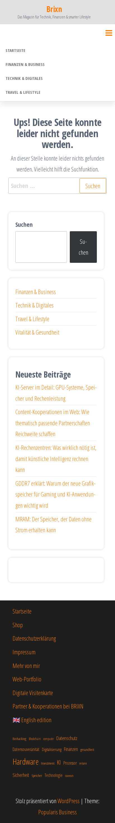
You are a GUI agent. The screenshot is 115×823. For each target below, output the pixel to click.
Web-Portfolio (27, 679)
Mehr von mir (26, 665)
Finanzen (71, 749)
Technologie (54, 775)
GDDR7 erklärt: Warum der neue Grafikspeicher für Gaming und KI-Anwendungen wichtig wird (55, 494)
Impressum (24, 652)
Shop (18, 625)
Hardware (26, 761)
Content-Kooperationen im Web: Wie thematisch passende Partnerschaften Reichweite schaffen (52, 422)
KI (59, 762)
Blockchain (35, 738)
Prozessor (70, 763)
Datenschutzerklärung (34, 638)
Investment (47, 763)
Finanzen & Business (25, 64)
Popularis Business (57, 812)
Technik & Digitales (24, 78)
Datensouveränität (26, 749)
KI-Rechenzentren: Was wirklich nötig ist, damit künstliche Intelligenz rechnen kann (56, 458)
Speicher (37, 775)
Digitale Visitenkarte (33, 692)
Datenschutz (66, 738)
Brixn (54, 9)
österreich (69, 776)
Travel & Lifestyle (23, 92)
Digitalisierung (51, 749)
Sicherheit (21, 775)
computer (48, 738)
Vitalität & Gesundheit (37, 332)
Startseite (15, 50)
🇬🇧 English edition (32, 719)
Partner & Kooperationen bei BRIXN (48, 706)
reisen (83, 763)
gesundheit (87, 749)
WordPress (69, 800)
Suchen (24, 224)
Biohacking (19, 738)
